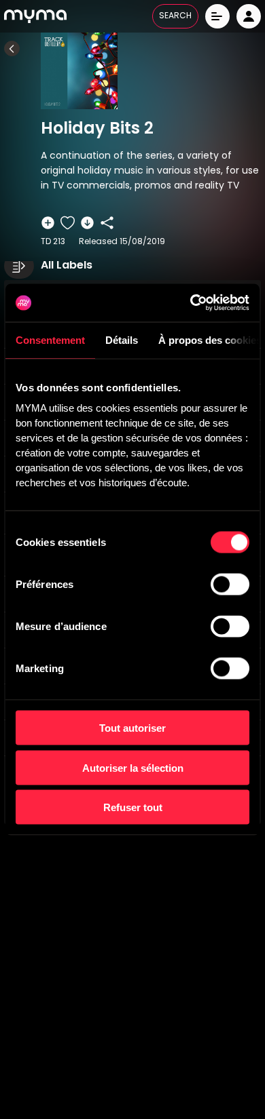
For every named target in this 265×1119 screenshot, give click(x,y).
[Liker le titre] (67, 223)
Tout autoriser (132, 728)
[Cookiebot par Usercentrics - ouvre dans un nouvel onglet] (190, 303)
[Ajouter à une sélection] (48, 223)
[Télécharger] (87, 223)
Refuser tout (132, 807)
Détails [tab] (121, 339)
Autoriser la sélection (132, 767)
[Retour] (12, 48)
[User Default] (248, 16)
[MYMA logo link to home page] (35, 16)
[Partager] (107, 223)
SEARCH (175, 16)
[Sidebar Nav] (19, 266)
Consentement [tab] (50, 339)
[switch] (230, 584)
